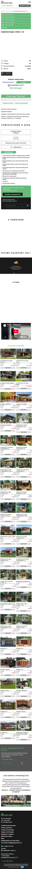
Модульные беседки (8, 103)
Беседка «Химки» (5, 669)
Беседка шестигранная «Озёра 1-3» (6, 582)
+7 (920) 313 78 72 (8, 846)
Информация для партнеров (10, 840)
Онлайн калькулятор (13, 194)
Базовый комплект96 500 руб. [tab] (16, 132)
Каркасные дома (6, 836)
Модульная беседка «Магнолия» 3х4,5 (21, 425)
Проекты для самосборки (21, 103)
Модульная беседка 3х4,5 (23, 581)
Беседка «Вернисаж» (6, 425)
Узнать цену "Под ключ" (16, 96)
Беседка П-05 (19, 648)
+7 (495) (7, 5)
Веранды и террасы (7, 834)
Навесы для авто (6, 827)
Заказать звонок (25, 5)
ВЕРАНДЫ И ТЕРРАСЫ (10, 22)
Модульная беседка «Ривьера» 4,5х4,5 (21, 492)
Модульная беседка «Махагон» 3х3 (5, 559)
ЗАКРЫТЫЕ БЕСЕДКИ (9, 19)
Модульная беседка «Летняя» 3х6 (5, 492)
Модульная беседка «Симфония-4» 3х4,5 (21, 515)
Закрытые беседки (7, 832)
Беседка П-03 (3, 711)
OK (22, 867)
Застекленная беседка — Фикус (23, 383)
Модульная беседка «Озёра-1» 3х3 (21, 604)
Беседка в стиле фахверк (7, 383)
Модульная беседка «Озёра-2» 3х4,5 (21, 626)
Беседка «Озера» (4, 690)
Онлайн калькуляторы (8, 825)
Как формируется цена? (17, 85)
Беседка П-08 (19, 669)
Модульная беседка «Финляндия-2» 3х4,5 (6, 470)
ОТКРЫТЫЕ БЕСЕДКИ (9, 17)
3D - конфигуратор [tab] (16, 147)
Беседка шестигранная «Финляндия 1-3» (22, 559)
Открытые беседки (9, 11)
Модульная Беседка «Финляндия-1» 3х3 (5, 626)
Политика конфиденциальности (11, 843)
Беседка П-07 (3, 732)
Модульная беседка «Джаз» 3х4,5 (8, 537)
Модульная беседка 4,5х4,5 (7, 603)
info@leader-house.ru (9, 850)
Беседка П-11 (3, 648)
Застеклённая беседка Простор (6, 361)
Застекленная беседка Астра (22, 361)
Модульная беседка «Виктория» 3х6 (21, 448)
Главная (2, 11)
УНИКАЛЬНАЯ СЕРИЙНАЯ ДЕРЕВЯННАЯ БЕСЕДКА (22, 733)
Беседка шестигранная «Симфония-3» (22, 470)
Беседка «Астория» (21, 404)
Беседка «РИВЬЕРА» (5, 404)
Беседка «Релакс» (21, 711)
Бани (6, 27)
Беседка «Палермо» (21, 690)
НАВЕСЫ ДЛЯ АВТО (9, 14)
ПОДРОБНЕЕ (8, 367)
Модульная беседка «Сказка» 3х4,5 (21, 537)
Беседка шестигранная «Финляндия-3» (6, 448)
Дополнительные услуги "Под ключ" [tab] (16, 143)
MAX (4, 848)
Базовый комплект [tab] (8, 82)
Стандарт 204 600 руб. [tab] (16, 138)
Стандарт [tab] (23, 82)
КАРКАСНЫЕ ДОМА (9, 25)
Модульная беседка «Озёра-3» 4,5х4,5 (5, 515)
